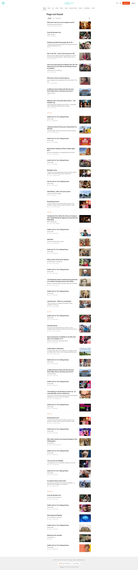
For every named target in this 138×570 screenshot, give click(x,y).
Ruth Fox (54, 195)
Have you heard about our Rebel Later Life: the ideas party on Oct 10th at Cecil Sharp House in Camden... (62, 66)
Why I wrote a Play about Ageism (58, 259)
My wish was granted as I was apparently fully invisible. (61, 152)
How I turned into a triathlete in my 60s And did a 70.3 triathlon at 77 (61, 338)
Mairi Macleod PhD (57, 26)
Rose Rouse (53, 36)
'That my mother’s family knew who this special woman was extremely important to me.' (62, 45)
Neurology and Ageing (54, 515)
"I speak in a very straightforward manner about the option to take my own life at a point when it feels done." (61, 172)
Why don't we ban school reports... (58, 78)
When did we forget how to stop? (55, 241)
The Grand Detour (51, 373)
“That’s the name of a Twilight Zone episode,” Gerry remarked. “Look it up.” (59, 304)
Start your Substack (65, 563)
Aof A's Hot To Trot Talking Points (58, 181)
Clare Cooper (54, 83)
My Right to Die (52, 170)
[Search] (117, 3)
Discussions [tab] (58, 18)
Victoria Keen (56, 464)
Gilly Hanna (53, 107)
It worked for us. (51, 537)
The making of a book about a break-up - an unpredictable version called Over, (61, 392)
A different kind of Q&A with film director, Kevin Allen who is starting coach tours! (60, 371)
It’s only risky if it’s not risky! (54, 517)
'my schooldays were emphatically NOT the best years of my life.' (62, 80)
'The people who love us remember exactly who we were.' (61, 462)
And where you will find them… (55, 24)
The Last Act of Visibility (55, 461)
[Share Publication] (120, 3)
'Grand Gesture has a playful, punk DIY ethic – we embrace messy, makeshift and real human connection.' (61, 105)
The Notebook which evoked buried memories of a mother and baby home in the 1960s (62, 280)
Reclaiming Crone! (53, 201)
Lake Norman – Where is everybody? (59, 301)
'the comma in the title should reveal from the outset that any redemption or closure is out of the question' (62, 396)
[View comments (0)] (58, 28)
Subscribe (126, 3)
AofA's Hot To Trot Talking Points (58, 117)
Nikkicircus (55, 519)
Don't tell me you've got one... (54, 497)
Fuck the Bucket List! (54, 32)
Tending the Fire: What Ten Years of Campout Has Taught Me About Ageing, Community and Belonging (62, 218)
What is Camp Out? (52, 221)
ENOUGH (50, 239)
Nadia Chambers (57, 330)
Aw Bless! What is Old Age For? (55, 261)
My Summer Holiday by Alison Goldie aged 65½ (61, 149)
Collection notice (81, 559)
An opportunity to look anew (56, 481)
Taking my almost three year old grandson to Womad (62, 128)
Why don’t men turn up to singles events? (61, 22)
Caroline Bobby (56, 175)
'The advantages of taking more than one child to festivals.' (61, 130)
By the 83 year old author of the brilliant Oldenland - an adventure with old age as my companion (61, 483)
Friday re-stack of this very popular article (57, 340)
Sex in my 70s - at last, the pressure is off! (61, 53)
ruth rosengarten (57, 398)
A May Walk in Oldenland (55, 348)
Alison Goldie (56, 154)
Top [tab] (53, 18)
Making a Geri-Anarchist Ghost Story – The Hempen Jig (61, 101)
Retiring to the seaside (54, 535)
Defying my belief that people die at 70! (60, 42)
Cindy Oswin (55, 263)
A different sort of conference (54, 70)
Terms (74, 559)
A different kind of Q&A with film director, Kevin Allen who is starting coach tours (60, 90)
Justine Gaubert (56, 206)
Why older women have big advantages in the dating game (62, 440)
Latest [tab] (49, 18)
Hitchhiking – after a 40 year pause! (59, 191)
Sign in (133, 3)
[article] (69, 25)
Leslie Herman (55, 306)
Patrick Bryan (56, 243)
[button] (44, 8)
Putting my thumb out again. (54, 193)
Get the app (76, 563)
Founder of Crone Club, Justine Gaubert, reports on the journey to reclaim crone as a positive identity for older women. (60, 420)
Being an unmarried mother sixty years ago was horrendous (62, 283)
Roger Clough (56, 353)
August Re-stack (51, 34)
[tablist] (54, 18)
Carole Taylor (55, 285)
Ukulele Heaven (52, 325)
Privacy (70, 559)
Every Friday (50, 119)
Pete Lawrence (56, 223)
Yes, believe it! (50, 443)
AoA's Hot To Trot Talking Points (57, 249)
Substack (62, 567)
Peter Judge (53, 58)
